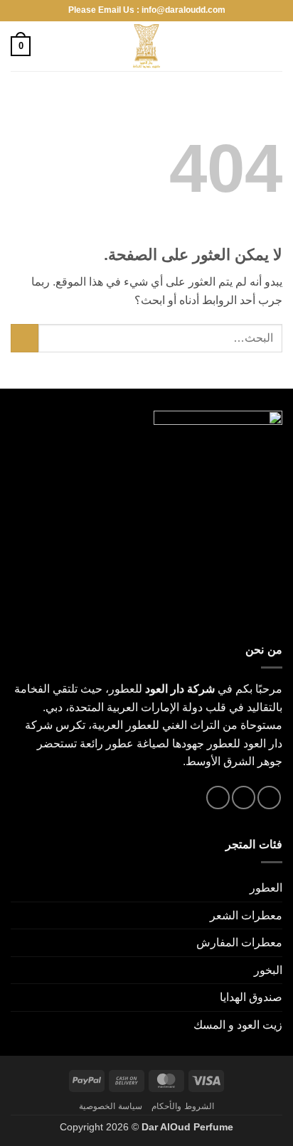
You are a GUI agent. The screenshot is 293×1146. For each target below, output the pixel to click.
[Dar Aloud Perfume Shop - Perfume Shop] (146, 46)
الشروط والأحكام (182, 1106)
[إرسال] (24, 338)
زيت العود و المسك (237, 1025)
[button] (273, 45)
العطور (266, 888)
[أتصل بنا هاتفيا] (218, 797)
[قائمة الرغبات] (48, 46)
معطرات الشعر (246, 915)
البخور (268, 970)
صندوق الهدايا (251, 997)
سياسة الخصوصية (110, 1106)
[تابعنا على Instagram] (269, 797)
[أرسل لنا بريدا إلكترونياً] (243, 797)
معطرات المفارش (239, 942)
